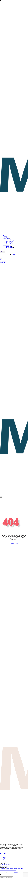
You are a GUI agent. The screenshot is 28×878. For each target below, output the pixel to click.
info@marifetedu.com (6, 866)
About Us (5, 857)
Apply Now (2, 262)
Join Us (4, 861)
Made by (16, 872)
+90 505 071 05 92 (5, 864)
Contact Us (5, 859)
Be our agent (3, 259)
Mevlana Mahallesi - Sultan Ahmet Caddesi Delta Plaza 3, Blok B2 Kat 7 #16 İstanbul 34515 (13, 869)
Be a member (3, 261)
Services (5, 858)
